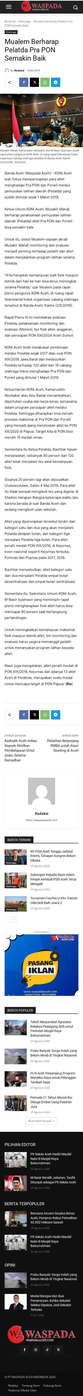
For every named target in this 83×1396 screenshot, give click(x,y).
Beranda (10, 21)
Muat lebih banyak (40, 1121)
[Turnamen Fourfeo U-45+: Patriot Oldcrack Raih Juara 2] (16, 904)
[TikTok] (47, 1349)
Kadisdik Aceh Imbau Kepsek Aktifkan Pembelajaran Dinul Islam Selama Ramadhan (21, 750)
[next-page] (15, 919)
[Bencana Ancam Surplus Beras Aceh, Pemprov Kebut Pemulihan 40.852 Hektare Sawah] (16, 1219)
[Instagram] (35, 1349)
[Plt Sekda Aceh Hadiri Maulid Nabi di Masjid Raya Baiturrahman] (16, 1159)
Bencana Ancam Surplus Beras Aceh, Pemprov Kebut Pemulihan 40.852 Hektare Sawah (53, 1217)
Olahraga (25, 21)
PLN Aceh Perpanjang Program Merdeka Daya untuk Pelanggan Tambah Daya (53, 1077)
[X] (34, 82)
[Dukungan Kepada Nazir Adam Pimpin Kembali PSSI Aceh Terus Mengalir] (16, 880)
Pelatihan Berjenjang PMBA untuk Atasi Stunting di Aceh (62, 746)
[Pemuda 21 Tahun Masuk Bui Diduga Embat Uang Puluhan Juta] (16, 1103)
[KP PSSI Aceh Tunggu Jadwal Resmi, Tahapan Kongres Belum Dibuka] (16, 857)
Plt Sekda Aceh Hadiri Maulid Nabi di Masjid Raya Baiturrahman (50, 1158)
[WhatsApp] (45, 82)
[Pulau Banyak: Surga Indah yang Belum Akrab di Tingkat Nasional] (16, 1056)
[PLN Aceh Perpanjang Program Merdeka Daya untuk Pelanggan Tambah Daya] (16, 1079)
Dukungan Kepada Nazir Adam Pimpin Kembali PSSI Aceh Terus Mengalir (53, 879)
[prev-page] (7, 919)
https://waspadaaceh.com (41, 820)
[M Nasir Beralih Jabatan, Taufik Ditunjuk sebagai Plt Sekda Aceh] (16, 1183)
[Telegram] (55, 82)
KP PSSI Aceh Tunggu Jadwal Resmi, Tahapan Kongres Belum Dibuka (53, 856)
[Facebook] (23, 82)
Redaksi (19, 70)
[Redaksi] (8, 70)
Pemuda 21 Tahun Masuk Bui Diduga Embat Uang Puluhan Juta (51, 1102)
